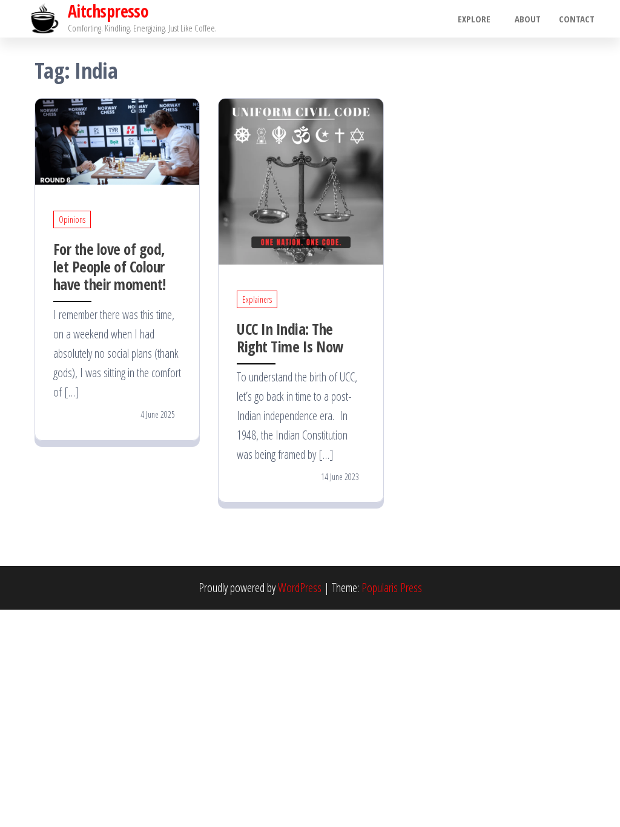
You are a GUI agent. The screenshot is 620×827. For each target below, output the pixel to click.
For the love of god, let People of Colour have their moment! (109, 266)
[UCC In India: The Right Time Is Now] (301, 180)
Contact (577, 19)
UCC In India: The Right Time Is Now (290, 337)
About (528, 19)
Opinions (72, 219)
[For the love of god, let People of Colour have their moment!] (117, 140)
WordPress (300, 587)
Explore (474, 19)
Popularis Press (391, 587)
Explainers (257, 299)
